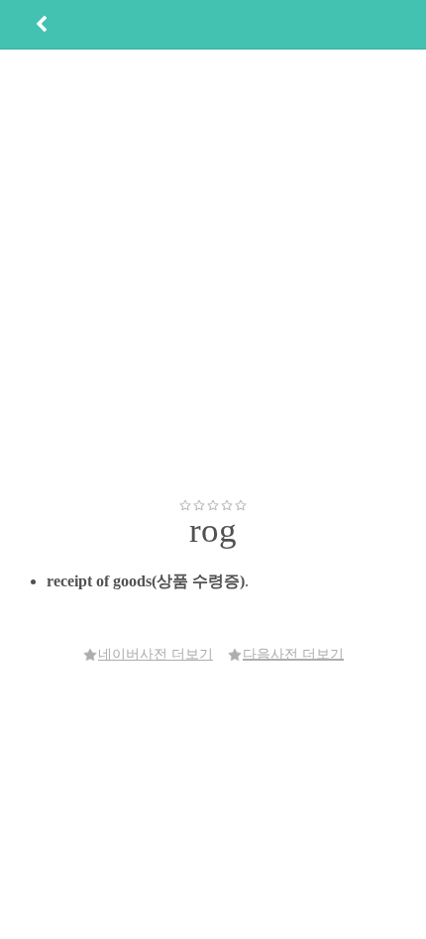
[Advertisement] (213, 273)
